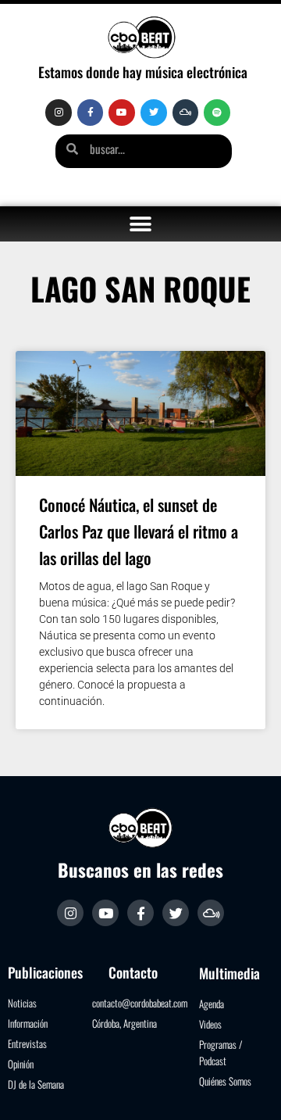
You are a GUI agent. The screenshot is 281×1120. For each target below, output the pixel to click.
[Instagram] (58, 112)
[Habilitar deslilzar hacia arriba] (250, 1088)
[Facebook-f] (90, 112)
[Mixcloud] (186, 112)
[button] (140, 224)
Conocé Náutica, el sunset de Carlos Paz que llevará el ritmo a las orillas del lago (138, 531)
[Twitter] (153, 112)
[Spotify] (217, 112)
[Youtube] (121, 112)
